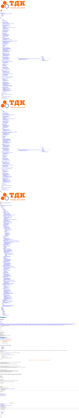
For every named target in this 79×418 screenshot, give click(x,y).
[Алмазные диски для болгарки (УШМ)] (9, 115)
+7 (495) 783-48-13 (2, 404)
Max (1, 16)
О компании (4, 311)
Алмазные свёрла (6, 258)
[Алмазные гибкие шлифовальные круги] (9, 29)
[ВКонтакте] (0, 317)
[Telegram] (6, 317)
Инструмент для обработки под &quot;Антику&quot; (31, 324)
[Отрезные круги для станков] (9, 21)
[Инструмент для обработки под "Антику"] (9, 69)
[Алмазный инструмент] (9, 92)
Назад (3, 208)
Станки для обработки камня (7, 289)
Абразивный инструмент (51, 324)
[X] (3, 317)
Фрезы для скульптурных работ (7, 270)
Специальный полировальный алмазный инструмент (9, 267)
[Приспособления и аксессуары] (9, 169)
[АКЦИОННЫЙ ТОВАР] (9, 188)
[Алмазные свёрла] (9, 52)
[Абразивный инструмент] (9, 70)
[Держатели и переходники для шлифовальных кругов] (9, 164)
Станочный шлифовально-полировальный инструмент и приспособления (12, 241)
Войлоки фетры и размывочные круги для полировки (59, 324)
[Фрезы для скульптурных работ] (9, 63)
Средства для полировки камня (8, 229)
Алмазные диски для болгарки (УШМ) (8, 216)
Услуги (3, 304)
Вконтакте (2, 412)
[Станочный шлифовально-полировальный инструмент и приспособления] (9, 40)
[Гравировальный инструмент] (9, 66)
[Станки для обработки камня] (9, 81)
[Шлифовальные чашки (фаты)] (9, 135)
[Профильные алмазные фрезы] (9, 56)
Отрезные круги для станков (7, 213)
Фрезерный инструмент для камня (7, 249)
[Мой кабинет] (0, 17)
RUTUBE (2, 15)
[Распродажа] (9, 110)
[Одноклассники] (1, 317)
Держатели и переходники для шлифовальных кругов (43, 324)
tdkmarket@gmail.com (2, 406)
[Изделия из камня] (9, 91)
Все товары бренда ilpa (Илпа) (3, 394)
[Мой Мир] (2, 317)
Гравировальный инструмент (23, 324)
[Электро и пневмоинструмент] (9, 86)
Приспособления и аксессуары (7, 285)
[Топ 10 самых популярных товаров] (9, 189)
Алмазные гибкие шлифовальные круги (8, 222)
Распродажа (5, 210)
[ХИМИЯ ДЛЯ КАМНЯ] (9, 32)
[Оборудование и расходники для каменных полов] (9, 93)
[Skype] (5, 317)
